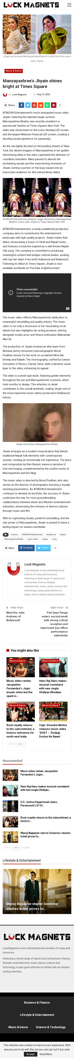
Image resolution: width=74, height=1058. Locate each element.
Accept (31, 1054)
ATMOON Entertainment (32, 535)
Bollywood (51, 535)
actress (14, 535)
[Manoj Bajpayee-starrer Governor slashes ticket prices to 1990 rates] (10, 837)
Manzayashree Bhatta (13, 539)
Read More (46, 1054)
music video (32, 539)
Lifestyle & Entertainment (37, 1015)
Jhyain (63, 535)
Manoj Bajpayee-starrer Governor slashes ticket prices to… (32, 906)
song (54, 539)
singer (45, 539)
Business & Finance (37, 1002)
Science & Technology (51, 1027)
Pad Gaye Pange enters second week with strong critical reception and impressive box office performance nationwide (54, 624)
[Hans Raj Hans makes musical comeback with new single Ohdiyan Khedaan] (53, 667)
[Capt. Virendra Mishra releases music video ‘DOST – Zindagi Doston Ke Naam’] (53, 712)
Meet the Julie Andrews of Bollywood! (15, 616)
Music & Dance (14, 71)
